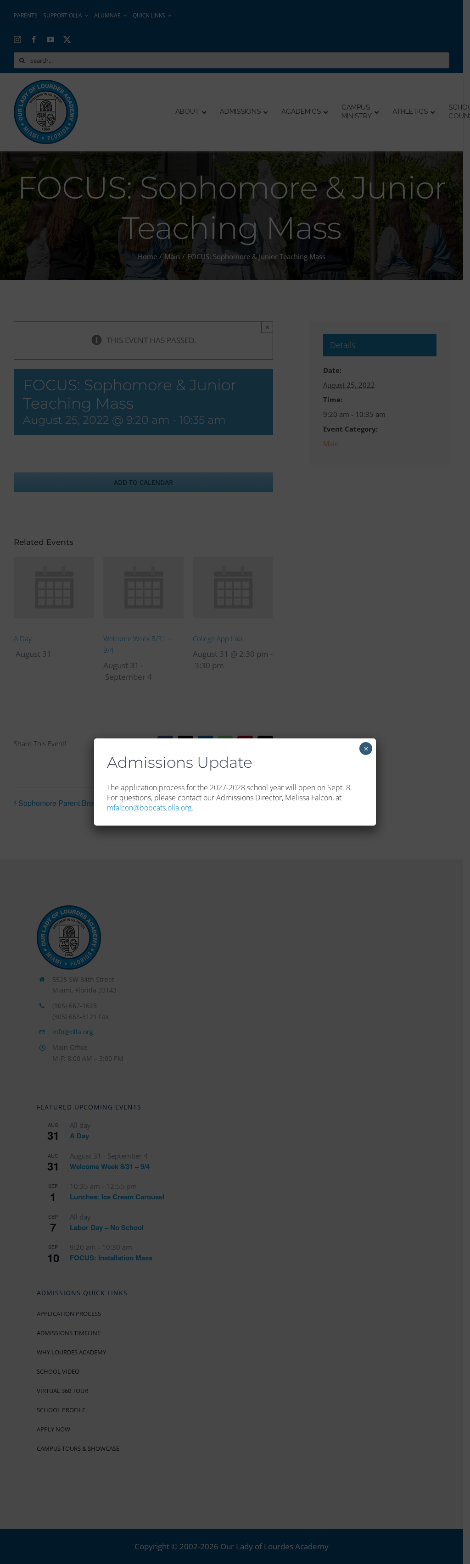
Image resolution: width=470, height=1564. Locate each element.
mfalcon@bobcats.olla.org (149, 808)
